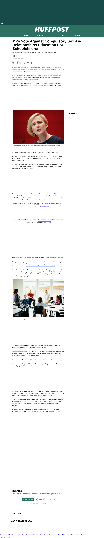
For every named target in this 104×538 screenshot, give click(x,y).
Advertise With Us (21, 534)
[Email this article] (31, 62)
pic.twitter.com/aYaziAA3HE (44, 221)
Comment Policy (54, 534)
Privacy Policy (61, 534)
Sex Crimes (35, 493)
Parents (64, 35)
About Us (2, 534)
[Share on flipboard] (24, 62)
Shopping (77, 35)
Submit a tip (43, 503)
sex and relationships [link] (56, 67)
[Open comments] (13, 62)
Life (54, 35)
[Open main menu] (2, 23)
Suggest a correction (35, 503)
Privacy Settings (80, 534)
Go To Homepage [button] (29, 499)
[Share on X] (20, 62)
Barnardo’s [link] (23, 351)
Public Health (56, 493)
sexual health (17, 493)
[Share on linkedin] (28, 62)
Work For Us (13, 534)
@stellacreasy (54, 219)
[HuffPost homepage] (18, 533)
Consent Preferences (70, 534)
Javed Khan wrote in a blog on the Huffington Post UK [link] (40, 265)
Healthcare (26, 493)
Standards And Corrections (32, 534)
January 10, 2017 (45, 206)
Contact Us (7, 534)
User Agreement (45, 534)
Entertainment (41, 35)
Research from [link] (16, 351)
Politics (26, 35)
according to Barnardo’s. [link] (31, 71)
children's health (45, 493)
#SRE (39, 219)
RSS (40, 534)
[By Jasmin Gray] (13, 55)
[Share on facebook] (17, 62)
